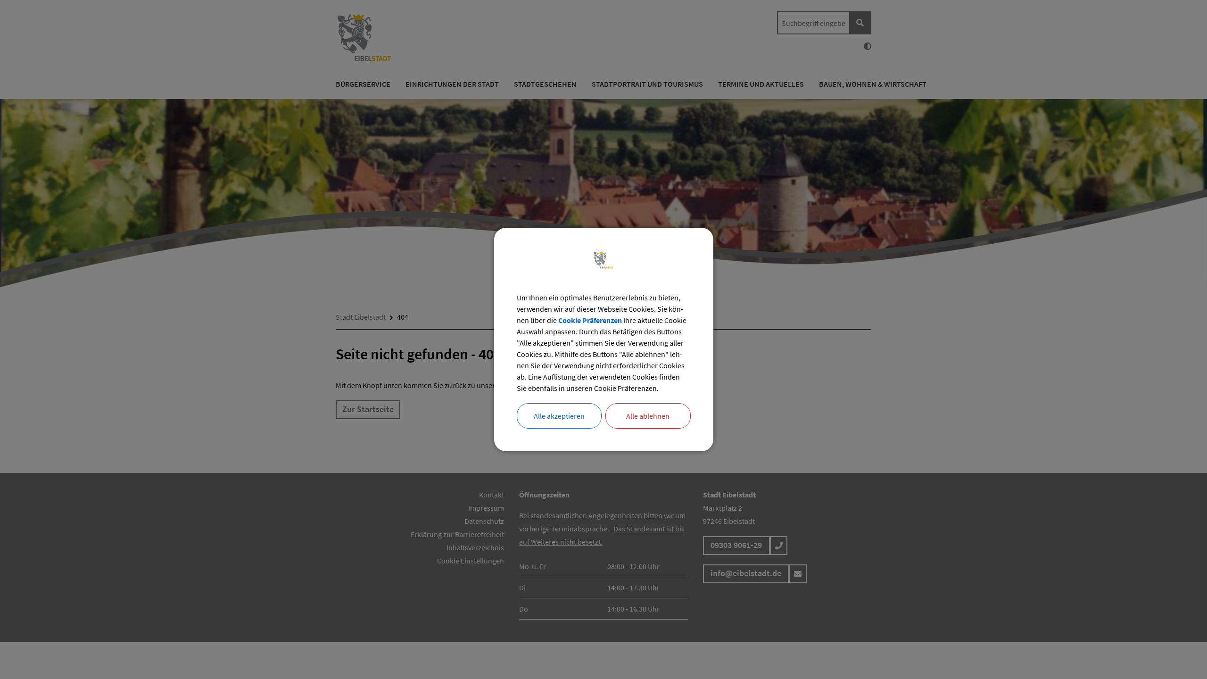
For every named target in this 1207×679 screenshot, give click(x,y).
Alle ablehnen (648, 416)
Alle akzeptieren (559, 416)
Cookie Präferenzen (590, 320)
